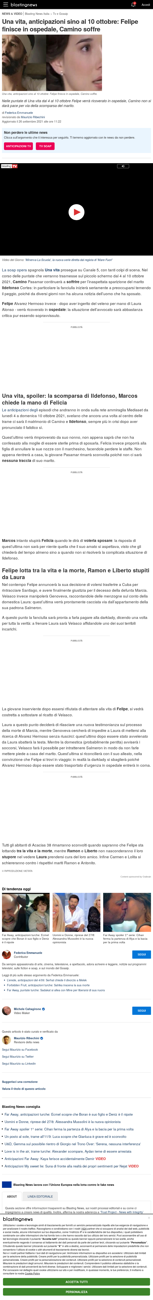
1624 (84, 1228)
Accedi (146, 5)
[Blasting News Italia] (24, 4)
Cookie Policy (32, 1273)
